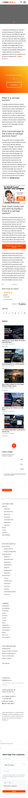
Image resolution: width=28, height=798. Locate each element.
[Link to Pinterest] (17, 666)
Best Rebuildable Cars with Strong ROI (13, 364)
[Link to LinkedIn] (13, 666)
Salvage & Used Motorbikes (10, 551)
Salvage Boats (7, 573)
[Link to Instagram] (23, 666)
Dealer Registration (6, 535)
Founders (4, 620)
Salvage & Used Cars (8, 548)
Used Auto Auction (6, 575)
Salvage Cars (7, 556)
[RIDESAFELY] (14, 285)
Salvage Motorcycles (8, 559)
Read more (4, 346)
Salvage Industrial (8, 570)
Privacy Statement (6, 637)
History (3, 622)
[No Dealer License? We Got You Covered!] (14, 194)
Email (21, 464)
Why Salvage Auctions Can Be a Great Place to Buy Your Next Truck (14, 13)
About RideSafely (6, 608)
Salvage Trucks (7, 562)
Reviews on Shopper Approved (9, 653)
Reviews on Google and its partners (9, 651)
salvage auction (14, 177)
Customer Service (6, 627)
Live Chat (4, 530)
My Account (4, 532)
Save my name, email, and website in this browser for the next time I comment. (15, 475)
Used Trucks (6, 594)
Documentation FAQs (8, 519)
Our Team (4, 618)
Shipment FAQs (7, 522)
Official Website (5, 605)
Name (21, 459)
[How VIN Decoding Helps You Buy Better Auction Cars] (14, 421)
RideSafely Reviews (6, 648)
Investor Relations (6, 630)
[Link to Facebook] (3, 666)
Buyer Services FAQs (8, 511)
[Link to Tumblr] (20, 666)
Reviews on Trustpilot (6, 658)
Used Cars (6, 578)
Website (22, 469)
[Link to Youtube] (10, 666)
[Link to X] (6, 666)
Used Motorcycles (8, 580)
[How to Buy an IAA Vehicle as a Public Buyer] (14, 400)
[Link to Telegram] (3, 669)
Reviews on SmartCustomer (8, 655)
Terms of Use (5, 634)
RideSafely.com (5, 719)
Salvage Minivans (7, 564)
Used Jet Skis (7, 586)
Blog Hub (4, 527)
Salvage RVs (6, 567)
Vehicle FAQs (7, 525)
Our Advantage (5, 610)
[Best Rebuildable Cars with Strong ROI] (14, 356)
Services (4, 613)
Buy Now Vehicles (6, 546)
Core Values (4, 615)
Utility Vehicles (7, 583)
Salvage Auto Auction (6, 554)
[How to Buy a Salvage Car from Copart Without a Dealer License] (14, 376)
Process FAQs (7, 517)
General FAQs (7, 508)
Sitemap (4, 632)
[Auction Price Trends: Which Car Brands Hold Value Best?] (14, 332)
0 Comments (11, 344)
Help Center (4, 506)
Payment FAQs (7, 514)
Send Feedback (5, 625)
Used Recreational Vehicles (10, 591)
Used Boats (6, 589)
